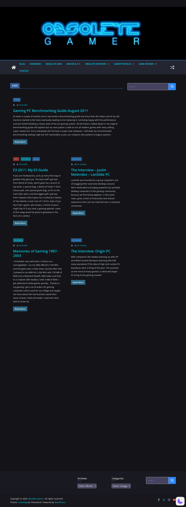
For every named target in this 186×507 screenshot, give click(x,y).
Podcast (24, 70)
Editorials (26, 159)
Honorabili (23, 105)
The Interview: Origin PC (90, 251)
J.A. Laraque (81, 164)
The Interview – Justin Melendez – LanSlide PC (90, 172)
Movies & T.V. (74, 63)
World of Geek (54, 63)
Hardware (35, 63)
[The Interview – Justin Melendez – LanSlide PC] (95, 155)
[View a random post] (172, 67)
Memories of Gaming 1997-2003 (35, 253)
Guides (16, 100)
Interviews (76, 159)
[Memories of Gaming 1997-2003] (37, 236)
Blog (22, 63)
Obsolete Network (95, 63)
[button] (107, 64)
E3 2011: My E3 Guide (30, 169)
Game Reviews (146, 63)
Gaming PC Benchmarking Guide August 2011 (50, 110)
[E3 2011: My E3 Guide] (37, 155)
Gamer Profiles (122, 63)
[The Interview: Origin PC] (95, 236)
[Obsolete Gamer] (13, 67)
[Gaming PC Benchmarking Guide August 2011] (66, 96)
